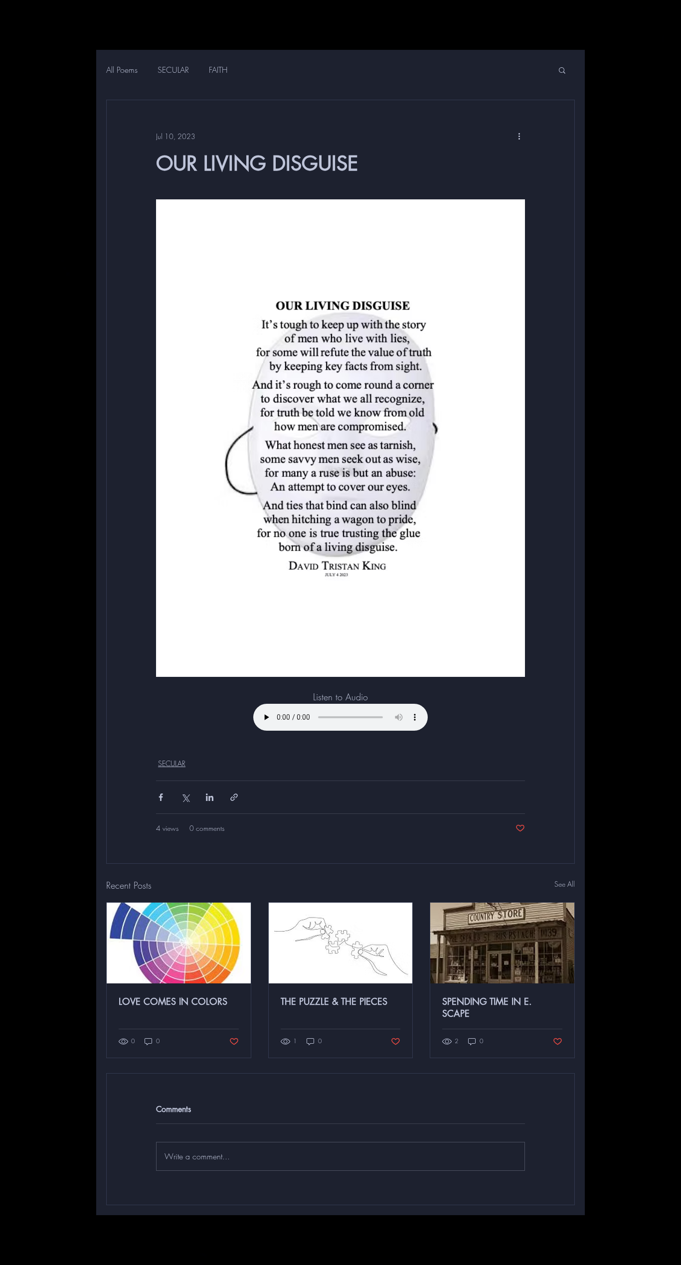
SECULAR (173, 69)
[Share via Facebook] (161, 797)
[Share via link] (234, 797)
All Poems (122, 69)
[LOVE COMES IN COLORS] (179, 943)
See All (564, 884)
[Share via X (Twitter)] (185, 797)
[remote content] (340, 718)
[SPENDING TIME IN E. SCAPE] (502, 943)
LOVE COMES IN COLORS (173, 1001)
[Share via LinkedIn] (209, 797)
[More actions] (519, 136)
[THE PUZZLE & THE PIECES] (341, 943)
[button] (562, 70)
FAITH (218, 69)
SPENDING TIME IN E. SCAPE (487, 1007)
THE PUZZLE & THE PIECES (334, 1001)
